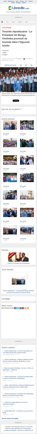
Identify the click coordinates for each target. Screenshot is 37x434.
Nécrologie (18, 2)
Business (22, 1)
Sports (17, 1)
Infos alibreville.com (16, 428)
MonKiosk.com (11, 1)
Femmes (13, 2)
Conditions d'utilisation (10, 430)
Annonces (30, 1)
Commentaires (27, 428)
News (26, 1)
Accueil (5, 1)
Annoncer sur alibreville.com (25, 430)
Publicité (24, 2)
